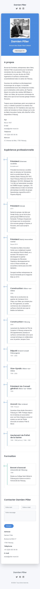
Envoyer (8, 526)
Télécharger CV (19, 51)
